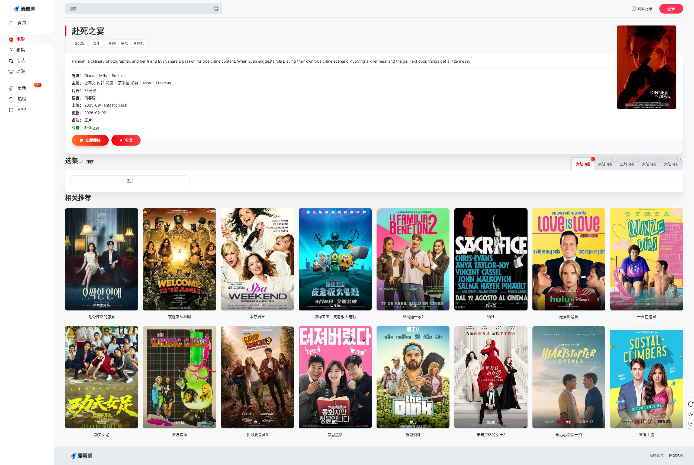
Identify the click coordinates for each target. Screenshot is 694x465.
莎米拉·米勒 (128, 83)
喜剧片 (138, 43)
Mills (103, 75)
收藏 (129, 140)
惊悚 (124, 43)
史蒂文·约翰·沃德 (98, 83)
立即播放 (93, 140)
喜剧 (112, 43)
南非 (96, 43)
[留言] (690, 423)
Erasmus (163, 83)
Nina (147, 83)
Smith (117, 75)
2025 (79, 43)
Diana (89, 75)
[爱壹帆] (24, 8)
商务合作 (657, 455)
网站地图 (676, 455)
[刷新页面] (690, 404)
